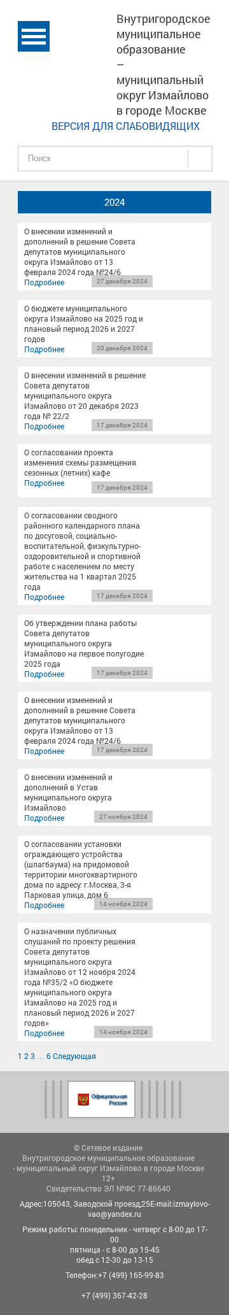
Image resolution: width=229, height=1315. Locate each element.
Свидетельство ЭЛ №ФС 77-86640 (108, 1188)
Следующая (74, 1056)
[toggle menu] (34, 36)
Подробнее (44, 282)
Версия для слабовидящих (126, 125)
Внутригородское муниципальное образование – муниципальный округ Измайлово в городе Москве (163, 64)
